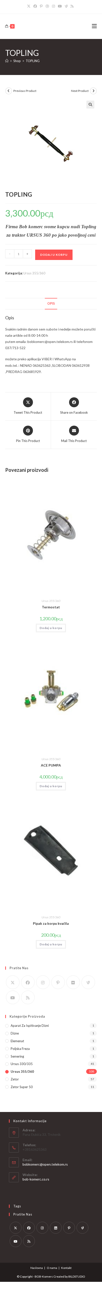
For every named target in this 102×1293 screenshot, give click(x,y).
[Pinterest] (41, 6)
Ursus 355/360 (34, 273)
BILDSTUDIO (76, 1276)
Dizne (15, 1033)
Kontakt (66, 1268)
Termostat (51, 607)
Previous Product (24, 91)
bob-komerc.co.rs (36, 1179)
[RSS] (72, 6)
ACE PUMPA (51, 765)
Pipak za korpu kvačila (51, 923)
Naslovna (36, 1268)
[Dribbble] (47, 6)
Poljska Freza (20, 1049)
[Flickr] (73, 982)
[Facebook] (35, 6)
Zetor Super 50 (22, 1087)
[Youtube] (59, 6)
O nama (52, 1268)
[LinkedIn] (56, 1228)
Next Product (80, 91)
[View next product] (93, 90)
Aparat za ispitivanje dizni (30, 1026)
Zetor (15, 1079)
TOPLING (33, 61)
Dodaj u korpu (54, 255)
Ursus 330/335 (22, 1064)
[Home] (6, 61)
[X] (29, 6)
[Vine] (66, 6)
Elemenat (17, 1041)
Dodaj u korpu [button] (51, 628)
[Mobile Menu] (94, 26)
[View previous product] (8, 90)
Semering (17, 1056)
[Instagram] (53, 6)
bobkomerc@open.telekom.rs (45, 1164)
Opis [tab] (51, 303)
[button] (90, 105)
